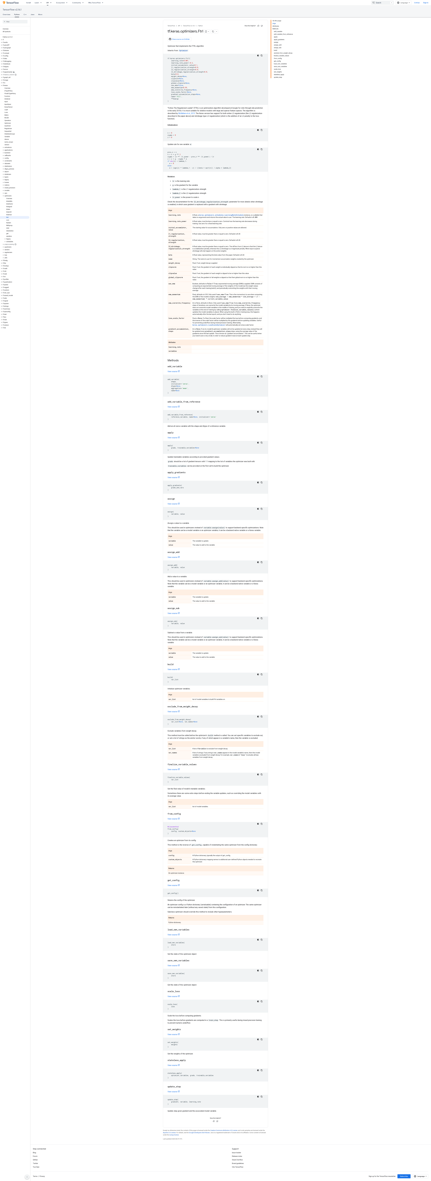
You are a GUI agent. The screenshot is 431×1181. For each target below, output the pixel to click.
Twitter (35, 1163)
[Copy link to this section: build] (176, 664)
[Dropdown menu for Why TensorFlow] (103, 2)
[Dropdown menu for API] (51, 2)
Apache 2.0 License (169, 1132)
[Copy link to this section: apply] (176, 432)
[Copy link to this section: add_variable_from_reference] (202, 402)
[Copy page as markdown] (213, 31)
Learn (37, 3)
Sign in (425, 3)
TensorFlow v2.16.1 (12, 9)
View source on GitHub (181, 39)
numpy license (174, 1135)
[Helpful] (258, 25)
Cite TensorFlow (237, 1167)
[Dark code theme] (258, 55)
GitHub (417, 3)
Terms (35, 1176)
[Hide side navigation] (27, 1177)
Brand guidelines (238, 1163)
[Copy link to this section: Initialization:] (180, 125)
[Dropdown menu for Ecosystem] (67, 2)
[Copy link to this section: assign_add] (182, 552)
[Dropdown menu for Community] (83, 2)
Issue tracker (236, 1153)
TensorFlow (171, 26)
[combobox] (382, 3)
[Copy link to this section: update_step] (183, 1086)
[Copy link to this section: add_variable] (184, 366)
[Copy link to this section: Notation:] (177, 176)
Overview (6, 14)
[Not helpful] (261, 25)
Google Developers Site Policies (199, 1132)
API (47, 3)
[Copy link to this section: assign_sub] (181, 608)
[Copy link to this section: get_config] (181, 880)
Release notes (237, 1156)
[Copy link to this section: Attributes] (178, 342)
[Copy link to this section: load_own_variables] (191, 929)
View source (172, 371)
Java (32, 14)
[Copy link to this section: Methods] (181, 360)
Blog (34, 1153)
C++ (25, 14)
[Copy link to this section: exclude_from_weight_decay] (200, 706)
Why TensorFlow (94, 3)
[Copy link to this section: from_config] (183, 814)
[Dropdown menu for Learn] (41, 2)
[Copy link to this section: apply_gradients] (188, 472)
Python (17, 14)
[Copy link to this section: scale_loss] (182, 991)
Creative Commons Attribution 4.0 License (223, 1130)
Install (28, 3)
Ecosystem (60, 3)
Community (76, 3)
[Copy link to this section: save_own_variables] (191, 960)
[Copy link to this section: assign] (177, 499)
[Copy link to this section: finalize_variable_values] (199, 764)
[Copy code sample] (261, 55)
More (40, 14)
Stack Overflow (237, 1160)
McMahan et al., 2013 (186, 113)
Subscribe (404, 1176)
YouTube (36, 1167)
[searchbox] (15, 21)
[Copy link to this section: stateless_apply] (188, 1060)
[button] (14, 39)
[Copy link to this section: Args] (174, 210)
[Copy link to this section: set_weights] (183, 1029)
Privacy (42, 1176)
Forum (35, 1156)
